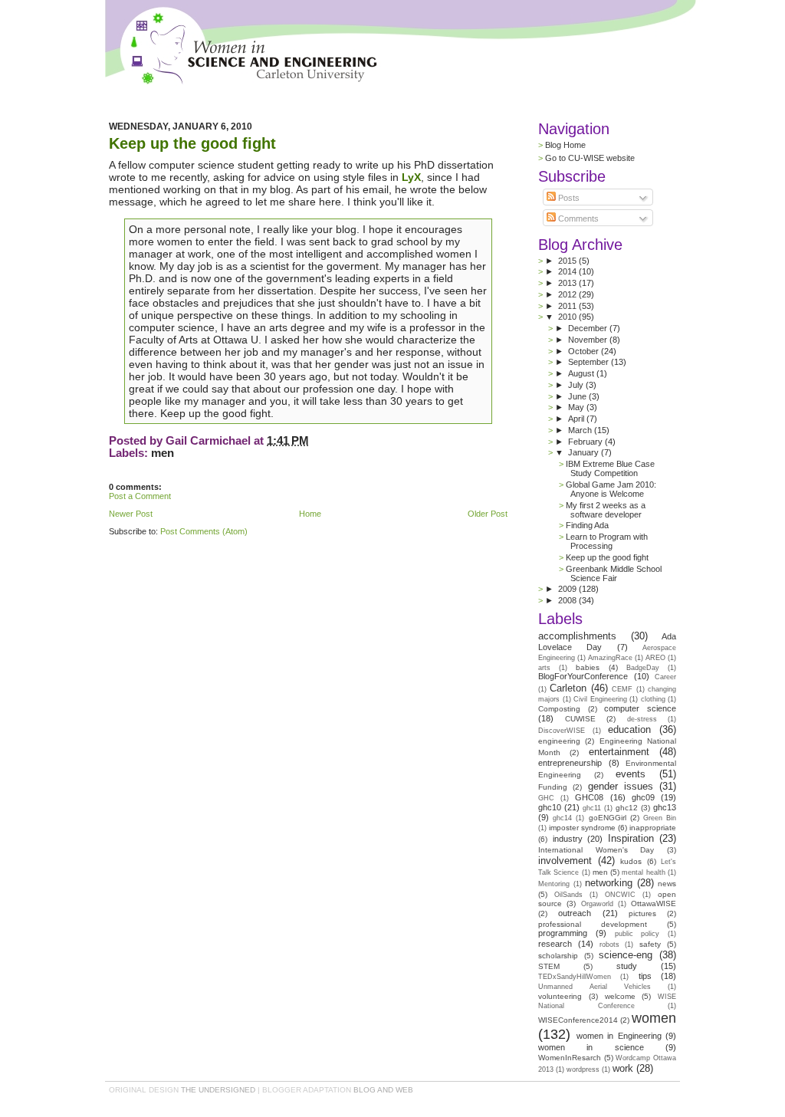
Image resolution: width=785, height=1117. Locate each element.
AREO (655, 658)
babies (587, 667)
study (626, 966)
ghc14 (562, 818)
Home (310, 513)
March (581, 430)
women (654, 1018)
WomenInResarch (569, 1057)
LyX (411, 177)
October (584, 351)
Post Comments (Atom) (204, 531)
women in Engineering (619, 1035)
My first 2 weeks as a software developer (605, 510)
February (586, 441)
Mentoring (554, 884)
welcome (620, 996)
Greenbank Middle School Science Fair (614, 573)
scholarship (558, 955)
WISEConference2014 (578, 1020)
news (667, 883)
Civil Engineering (600, 699)
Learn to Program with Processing (607, 541)
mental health (643, 872)
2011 (568, 305)
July (577, 384)
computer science (640, 708)
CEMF (622, 689)
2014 (568, 271)
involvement (565, 860)
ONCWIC (620, 895)
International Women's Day (596, 850)
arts (544, 668)
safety (650, 944)
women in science (591, 1047)
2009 (568, 588)
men (162, 452)
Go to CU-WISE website (590, 158)
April (577, 418)
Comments (577, 218)
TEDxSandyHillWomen (574, 977)
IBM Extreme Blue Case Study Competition (610, 468)
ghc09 (643, 797)
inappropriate (652, 827)
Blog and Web (383, 1090)
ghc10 (549, 807)
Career (665, 677)
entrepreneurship (570, 762)
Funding (552, 787)
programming (562, 933)
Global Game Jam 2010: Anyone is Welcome (611, 489)
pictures (642, 913)
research (555, 943)
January (584, 452)
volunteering (560, 996)
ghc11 (592, 808)
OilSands (568, 895)
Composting (559, 709)
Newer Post (131, 513)
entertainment (619, 751)
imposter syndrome (582, 827)
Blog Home (565, 144)
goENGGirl (607, 817)
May (577, 407)
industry (568, 838)
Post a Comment (140, 496)
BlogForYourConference (583, 676)
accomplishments (577, 636)
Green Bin (659, 818)
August (582, 373)
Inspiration (631, 838)
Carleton (568, 688)
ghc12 (627, 807)
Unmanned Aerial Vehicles (594, 987)
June (578, 396)
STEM (549, 966)
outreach (574, 913)
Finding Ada (587, 525)
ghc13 (664, 807)
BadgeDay (642, 668)
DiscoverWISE (561, 730)
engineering (559, 741)
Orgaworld (597, 904)
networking (608, 883)
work (623, 1068)
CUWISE (580, 719)
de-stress (642, 719)
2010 (568, 316)
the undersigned (218, 1090)
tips (645, 976)
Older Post (487, 513)
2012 (568, 294)
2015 (568, 260)
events (630, 774)
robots (609, 944)
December (588, 328)
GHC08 (589, 797)
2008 (568, 600)
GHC (546, 798)
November (588, 339)
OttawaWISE (653, 903)
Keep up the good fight (192, 143)
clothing (653, 699)
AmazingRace (610, 658)
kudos (631, 861)
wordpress (583, 1069)
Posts (568, 197)
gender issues (620, 786)
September (589, 361)
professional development (592, 924)
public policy (637, 934)
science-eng (625, 955)
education (629, 729)
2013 (568, 282)
